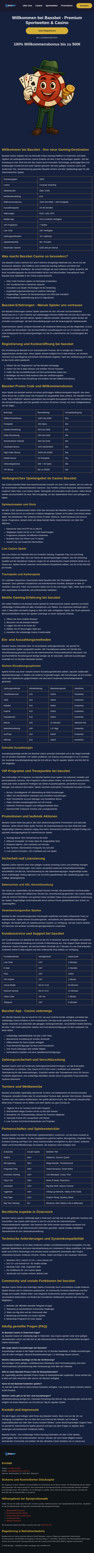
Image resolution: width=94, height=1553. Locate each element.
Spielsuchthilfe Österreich (15, 1510)
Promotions (67, 5)
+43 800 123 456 (14, 1468)
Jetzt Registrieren (47, 31)
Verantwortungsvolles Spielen (17, 1513)
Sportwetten (52, 5)
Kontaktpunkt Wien (13, 1518)
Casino (38, 5)
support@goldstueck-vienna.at (18, 1471)
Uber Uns (27, 5)
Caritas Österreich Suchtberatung (18, 1516)
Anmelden (84, 6)
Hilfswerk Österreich (13, 1521)
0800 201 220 (46, 1525)
